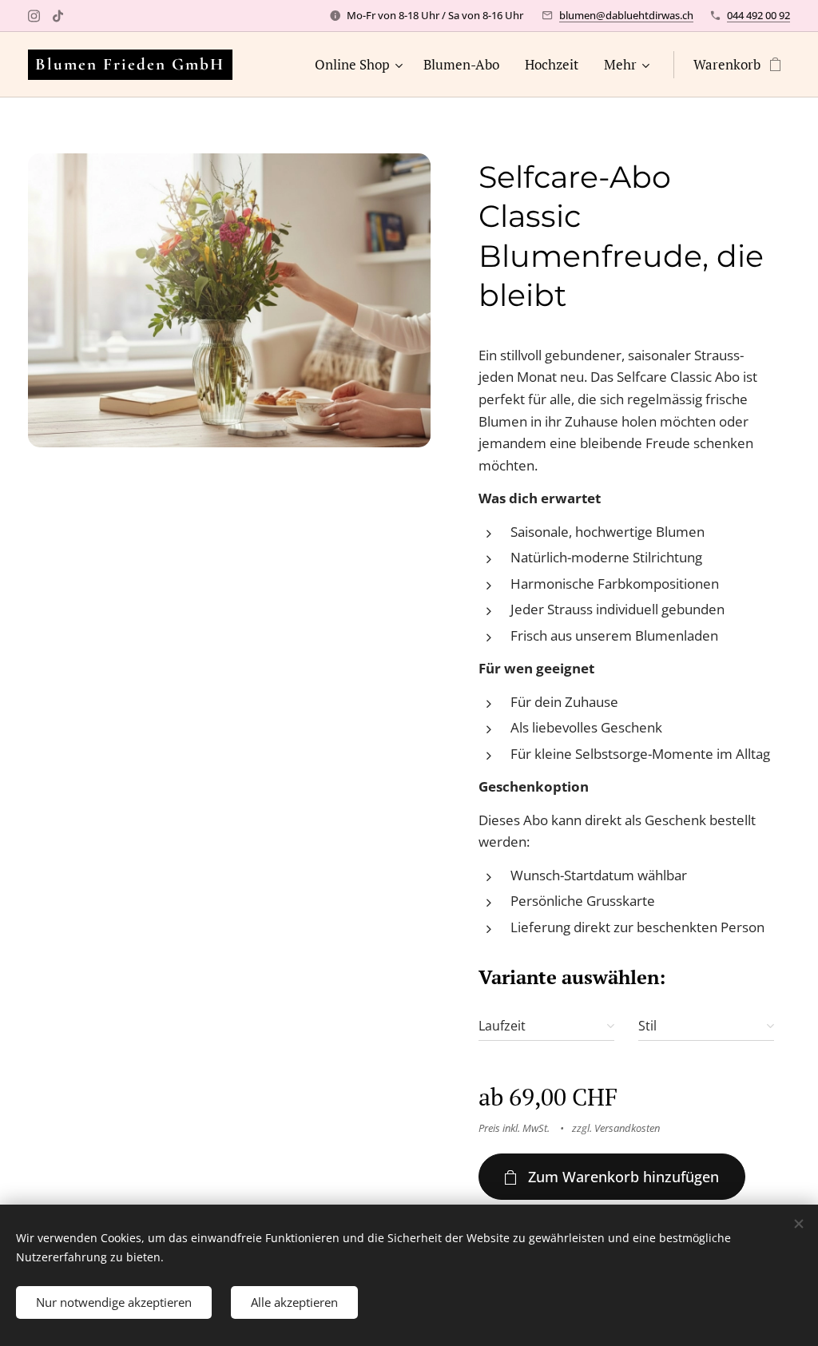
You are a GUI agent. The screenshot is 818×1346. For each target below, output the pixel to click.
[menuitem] (361, 65)
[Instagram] (34, 16)
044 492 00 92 (758, 15)
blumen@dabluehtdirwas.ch (626, 15)
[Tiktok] (58, 16)
